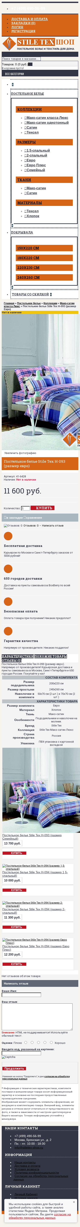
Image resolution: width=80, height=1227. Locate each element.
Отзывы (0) (12, 660)
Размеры (26, 142)
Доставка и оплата (27, 1165)
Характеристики (18, 656)
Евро (31, 160)
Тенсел (33, 132)
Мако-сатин (36, 188)
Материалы (29, 202)
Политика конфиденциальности (37, 1172)
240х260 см (28, 277)
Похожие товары (50, 656)
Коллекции (29, 109)
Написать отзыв (53, 525)
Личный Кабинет (26, 1194)
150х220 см (28, 248)
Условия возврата (27, 1169)
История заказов (26, 1198)
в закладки (14, 517)
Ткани (24, 179)
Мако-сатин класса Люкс (47, 118)
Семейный (36, 170)
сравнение (34, 517)
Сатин (32, 127)
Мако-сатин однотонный (48, 122)
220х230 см (28, 267)
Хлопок (33, 216)
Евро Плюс (36, 165)
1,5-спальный (38, 150)
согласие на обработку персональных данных (40, 1216)
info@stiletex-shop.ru (29, 1147)
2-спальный (37, 155)
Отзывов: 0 (30, 525)
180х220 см (28, 257)
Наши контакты (25, 1162)
